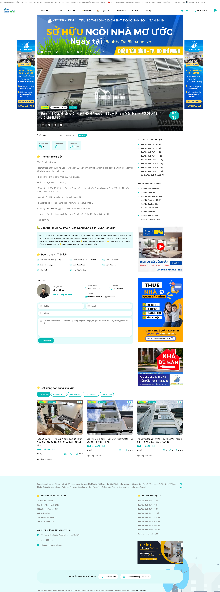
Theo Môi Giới (107, 394)
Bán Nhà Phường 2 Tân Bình (151, 200)
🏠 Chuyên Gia (103, 11)
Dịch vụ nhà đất (43, 513)
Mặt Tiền (71, 11)
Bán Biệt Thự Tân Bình (149, 208)
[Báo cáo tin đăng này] (61, 125)
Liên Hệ (148, 11)
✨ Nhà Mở (86, 11)
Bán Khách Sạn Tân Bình (150, 219)
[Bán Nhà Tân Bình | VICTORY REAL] (9, 10)
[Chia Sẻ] (55, 125)
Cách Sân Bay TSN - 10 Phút (84, 260)
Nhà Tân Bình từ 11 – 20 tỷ (151, 160)
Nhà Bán (58, 11)
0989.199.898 (47, 540)
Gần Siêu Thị (111, 265)
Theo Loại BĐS (74, 394)
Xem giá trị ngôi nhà (45, 521)
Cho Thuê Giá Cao (113, 260)
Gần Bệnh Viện (79, 265)
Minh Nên (58, 290)
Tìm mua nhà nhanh (45, 501)
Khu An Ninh (45, 270)
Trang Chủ (44, 11)
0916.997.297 (202, 11)
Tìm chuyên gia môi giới (46, 517)
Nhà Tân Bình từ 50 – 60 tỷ (151, 171)
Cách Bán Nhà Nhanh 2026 (48, 505)
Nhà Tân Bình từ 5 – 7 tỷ (150, 148)
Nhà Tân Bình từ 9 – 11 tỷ (151, 156)
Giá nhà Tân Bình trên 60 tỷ (152, 175)
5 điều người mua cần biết (47, 509)
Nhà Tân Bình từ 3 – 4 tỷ (150, 144)
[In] (49, 125)
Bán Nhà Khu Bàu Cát (149, 204)
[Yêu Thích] (43, 125)
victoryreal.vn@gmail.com (51, 545)
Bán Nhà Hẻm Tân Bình (58, 107)
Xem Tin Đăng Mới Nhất (62, 295)
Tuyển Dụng (121, 11)
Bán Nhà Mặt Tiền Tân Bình (151, 196)
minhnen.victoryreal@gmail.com (101, 297)
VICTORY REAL (141, 590)
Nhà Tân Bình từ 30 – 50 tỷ (151, 167)
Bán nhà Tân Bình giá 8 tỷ (50, 260)
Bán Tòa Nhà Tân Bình (149, 215)
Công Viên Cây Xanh (48, 265)
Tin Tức (135, 11)
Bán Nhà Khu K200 (147, 212)
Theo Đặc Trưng (59, 394)
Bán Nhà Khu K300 (147, 193)
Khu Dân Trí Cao (79, 270)
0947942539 (118, 289)
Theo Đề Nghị (44, 394)
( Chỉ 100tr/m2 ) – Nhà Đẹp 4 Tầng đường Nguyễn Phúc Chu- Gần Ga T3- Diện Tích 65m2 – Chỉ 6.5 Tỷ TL (59, 442)
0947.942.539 (94, 289)
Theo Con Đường (91, 394)
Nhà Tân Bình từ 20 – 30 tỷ (151, 164)
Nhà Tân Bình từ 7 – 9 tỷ (150, 152)
